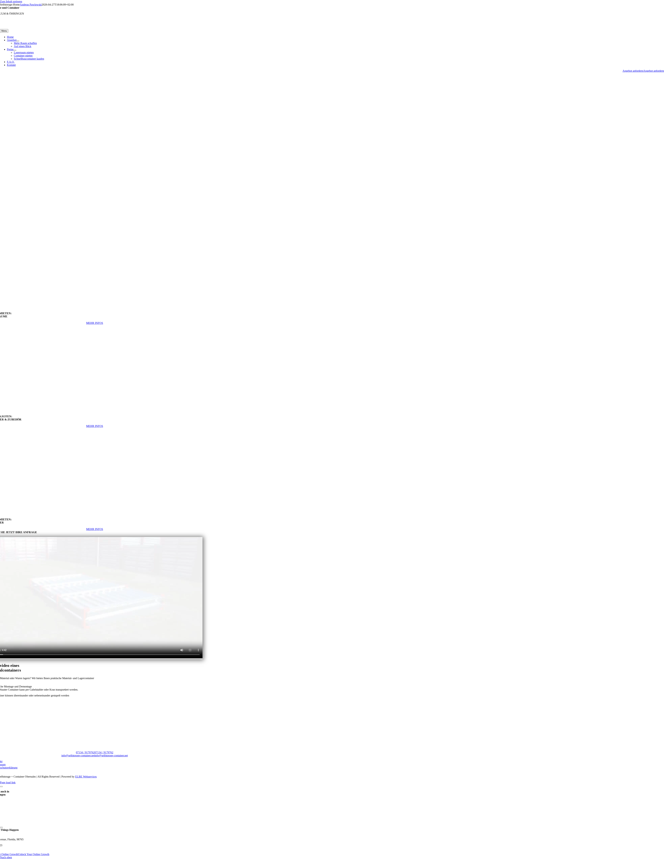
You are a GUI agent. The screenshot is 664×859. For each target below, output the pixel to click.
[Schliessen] (1, 786)
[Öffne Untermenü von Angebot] (17, 41)
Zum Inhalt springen (11, 1)
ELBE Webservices (86, 776)
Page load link (8, 782)
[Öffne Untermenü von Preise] (14, 50)
